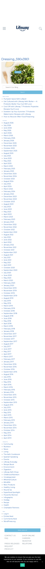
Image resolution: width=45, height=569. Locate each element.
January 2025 (9, 171)
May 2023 (7, 212)
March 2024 (8, 189)
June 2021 (7, 260)
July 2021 (7, 257)
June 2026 (8, 128)
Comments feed (10, 519)
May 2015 (7, 413)
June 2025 (8, 158)
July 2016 (7, 377)
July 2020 (7, 273)
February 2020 (9, 283)
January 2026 (9, 141)
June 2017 (7, 349)
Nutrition (7, 447)
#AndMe (7, 482)
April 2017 (7, 354)
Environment (9, 467)
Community (8, 444)
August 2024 (8, 181)
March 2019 (8, 306)
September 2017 (10, 341)
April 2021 (7, 265)
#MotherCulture (10, 480)
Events (6, 459)
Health (6, 505)
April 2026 (8, 133)
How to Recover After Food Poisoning (19, 117)
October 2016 (9, 369)
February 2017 (9, 359)
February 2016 (9, 390)
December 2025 (10, 143)
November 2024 (10, 176)
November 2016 (10, 367)
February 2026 (9, 138)
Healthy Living (9, 487)
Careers (26, 538)
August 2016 (8, 374)
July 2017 (7, 346)
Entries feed (8, 516)
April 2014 (7, 435)
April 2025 (7, 163)
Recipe (6, 502)
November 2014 (10, 428)
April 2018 (7, 324)
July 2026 (7, 125)
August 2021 (8, 255)
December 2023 (10, 196)
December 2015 (10, 395)
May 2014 (7, 433)
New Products (9, 485)
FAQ (6, 538)
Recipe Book (9, 464)
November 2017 (10, 336)
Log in (6, 514)
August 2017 (8, 344)
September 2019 (10, 296)
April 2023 (8, 214)
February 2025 (9, 169)
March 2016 (8, 387)
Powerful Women (11, 495)
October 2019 (9, 293)
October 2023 (9, 202)
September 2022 (10, 232)
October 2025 (9, 148)
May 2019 (7, 303)
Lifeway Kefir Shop (11, 472)
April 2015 (7, 415)
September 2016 (10, 372)
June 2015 (7, 410)
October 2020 (9, 268)
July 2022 (7, 237)
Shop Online (28, 535)
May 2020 (7, 278)
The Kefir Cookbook (12, 454)
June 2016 (7, 379)
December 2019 (10, 288)
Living (6, 452)
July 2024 (7, 184)
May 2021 (7, 263)
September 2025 (10, 151)
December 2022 (10, 225)
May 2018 (7, 321)
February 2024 (9, 191)
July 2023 (7, 207)
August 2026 (8, 123)
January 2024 (9, 194)
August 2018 (8, 316)
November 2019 (10, 291)
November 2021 (10, 247)
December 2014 (10, 425)
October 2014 (9, 430)
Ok (22, 565)
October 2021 (9, 250)
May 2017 (7, 352)
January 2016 (9, 392)
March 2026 (8, 136)
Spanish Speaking (11, 457)
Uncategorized (9, 477)
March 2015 (8, 418)
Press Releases (11, 544)
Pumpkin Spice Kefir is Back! (15, 99)
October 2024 (9, 179)
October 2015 (9, 400)
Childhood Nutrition (11, 475)
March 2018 (8, 326)
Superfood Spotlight (12, 492)
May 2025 (7, 161)
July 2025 (7, 156)
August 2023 (8, 204)
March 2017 (8, 357)
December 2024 (10, 174)
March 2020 (8, 280)
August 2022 (8, 235)
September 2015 (10, 402)
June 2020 (8, 275)
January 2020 (9, 285)
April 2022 (7, 242)
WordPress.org (10, 521)
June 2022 (8, 240)
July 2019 (7, 301)
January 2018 (9, 331)
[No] (42, 562)
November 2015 (10, 397)
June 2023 (8, 209)
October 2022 (9, 230)
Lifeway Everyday (10, 462)
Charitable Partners (11, 508)
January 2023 (9, 222)
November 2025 (10, 146)
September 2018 (10, 313)
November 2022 (10, 227)
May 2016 (7, 382)
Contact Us (10, 535)
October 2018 (9, 311)
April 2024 (8, 186)
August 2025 (8, 153)
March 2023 (8, 217)
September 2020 (10, 270)
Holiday (7, 500)
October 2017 (9, 339)
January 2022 (9, 245)
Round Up (8, 490)
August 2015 (8, 405)
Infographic (8, 497)
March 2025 (8, 166)
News (6, 449)
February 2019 (9, 308)
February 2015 (9, 420)
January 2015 (9, 423)
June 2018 (8, 318)
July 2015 (7, 407)
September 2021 (10, 252)
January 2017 (9, 362)
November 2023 (10, 199)
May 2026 (7, 130)
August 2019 (8, 298)
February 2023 (9, 219)
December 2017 (10, 334)
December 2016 (10, 364)
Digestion (7, 470)
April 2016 (7, 385)
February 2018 (9, 329)
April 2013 (7, 438)
